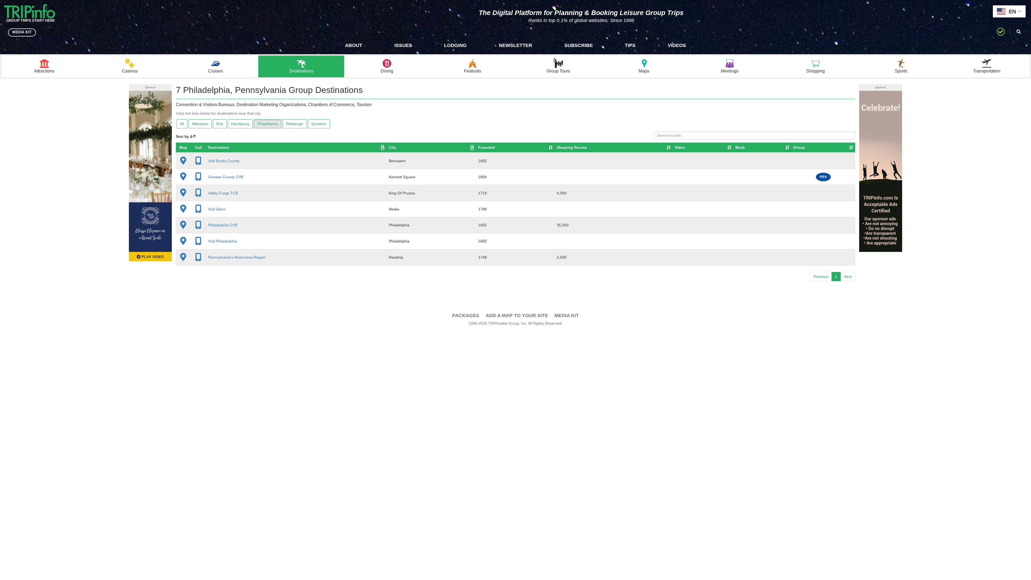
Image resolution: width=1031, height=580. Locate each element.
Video (680, 147)
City (392, 147)
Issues (403, 45)
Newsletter (515, 45)
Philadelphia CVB (222, 225)
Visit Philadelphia (222, 241)
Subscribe (578, 45)
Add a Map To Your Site (517, 315)
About (353, 45)
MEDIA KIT (22, 32)
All (182, 124)
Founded (486, 147)
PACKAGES (465, 315)
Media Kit (566, 315)
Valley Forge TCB (223, 193)
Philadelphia (267, 124)
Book (740, 147)
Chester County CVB (225, 177)
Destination (218, 147)
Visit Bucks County (223, 161)
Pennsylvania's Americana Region (237, 257)
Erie (219, 124)
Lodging (455, 45)
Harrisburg (240, 124)
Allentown (200, 124)
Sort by (183, 136)
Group (799, 147)
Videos (677, 45)
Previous (821, 276)
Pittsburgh (294, 124)
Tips (630, 45)
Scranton (318, 124)
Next (848, 276)
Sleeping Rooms (572, 147)
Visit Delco (217, 209)
